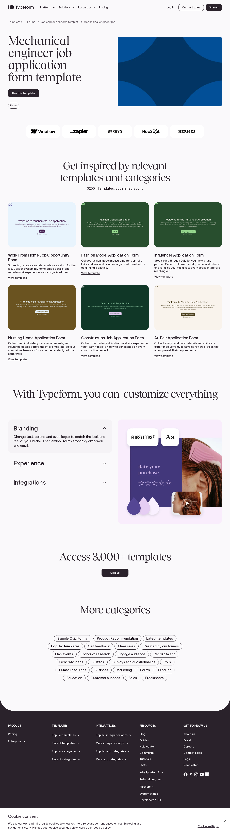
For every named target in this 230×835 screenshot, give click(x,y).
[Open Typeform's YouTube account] (202, 774)
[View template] (42, 240)
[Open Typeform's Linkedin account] (207, 774)
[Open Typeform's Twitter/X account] (191, 774)
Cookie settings (208, 826)
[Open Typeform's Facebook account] (186, 774)
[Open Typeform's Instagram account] (196, 774)
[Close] (224, 821)
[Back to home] (21, 7)
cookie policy (102, 827)
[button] (48, 7)
